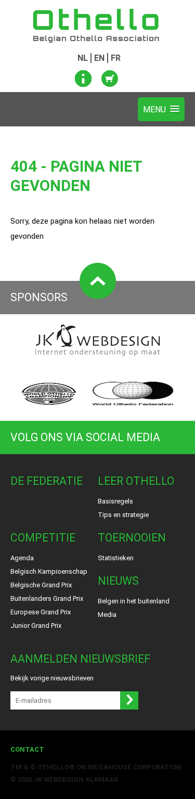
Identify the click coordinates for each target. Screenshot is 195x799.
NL (82, 58)
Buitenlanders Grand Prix (46, 598)
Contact (27, 749)
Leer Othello (136, 480)
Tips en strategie (123, 515)
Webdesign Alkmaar (81, 779)
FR (116, 58)
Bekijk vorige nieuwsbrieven (52, 678)
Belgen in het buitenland (134, 601)
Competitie (42, 537)
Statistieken (116, 558)
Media (107, 614)
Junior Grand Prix (35, 625)
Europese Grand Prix (40, 612)
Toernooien (132, 537)
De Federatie (46, 480)
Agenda (22, 558)
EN (99, 58)
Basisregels (115, 501)
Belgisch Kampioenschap (48, 571)
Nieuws (118, 580)
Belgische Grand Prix (41, 585)
